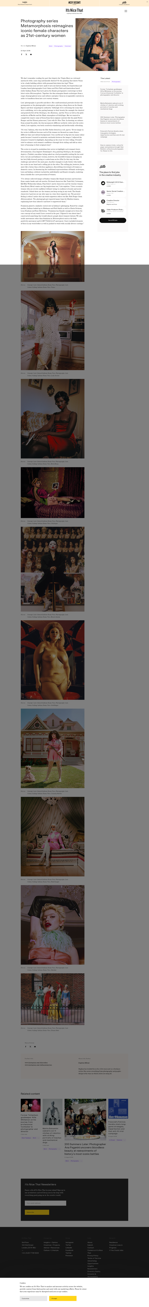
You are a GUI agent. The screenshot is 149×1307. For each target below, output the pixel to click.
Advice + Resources (51, 1248)
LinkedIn (69, 1248)
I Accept (54, 1298)
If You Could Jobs (116, 1250)
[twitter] (26, 54)
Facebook (69, 1250)
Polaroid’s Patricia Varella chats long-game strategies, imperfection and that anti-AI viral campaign (112, 134)
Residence (113, 1242)
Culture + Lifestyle (51, 1250)
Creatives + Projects (52, 1245)
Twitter (68, 1253)
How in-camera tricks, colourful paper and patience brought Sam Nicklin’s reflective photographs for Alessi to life (112, 148)
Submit (90, 1245)
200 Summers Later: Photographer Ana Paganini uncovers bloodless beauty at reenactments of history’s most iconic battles (112, 120)
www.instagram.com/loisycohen (36, 1062)
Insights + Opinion (51, 1242)
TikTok (68, 1245)
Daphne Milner (31, 46)
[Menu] (125, 11)
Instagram (69, 1242)
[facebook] (21, 54)
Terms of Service (94, 1258)
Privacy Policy (92, 1255)
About (89, 1242)
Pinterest (69, 1255)
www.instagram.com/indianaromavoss (38, 1065)
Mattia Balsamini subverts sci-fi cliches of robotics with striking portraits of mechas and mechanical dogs (111, 106)
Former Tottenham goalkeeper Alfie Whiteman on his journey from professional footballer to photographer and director (111, 92)
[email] (31, 54)
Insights (90, 1266)
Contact (90, 1248)
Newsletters (92, 1269)
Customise (25, 1298)
